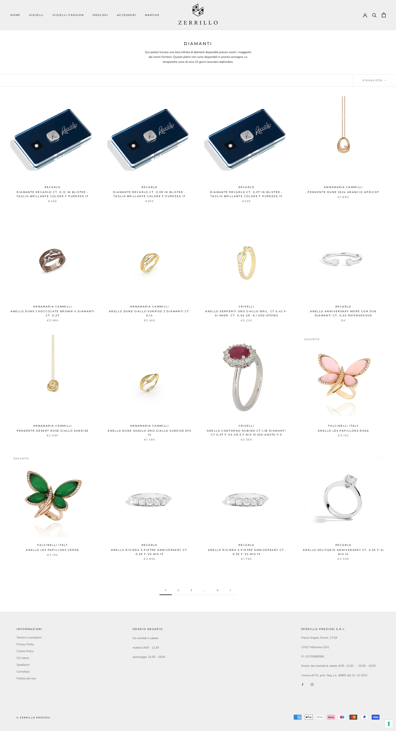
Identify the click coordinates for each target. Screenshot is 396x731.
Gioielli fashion (68, 15)
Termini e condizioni (28, 637)
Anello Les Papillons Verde (52, 549)
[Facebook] (302, 684)
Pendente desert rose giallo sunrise (53, 430)
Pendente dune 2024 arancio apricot (343, 192)
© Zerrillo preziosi (33, 717)
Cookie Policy (25, 651)
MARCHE (152, 15)
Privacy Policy (25, 644)
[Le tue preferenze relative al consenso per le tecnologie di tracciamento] (389, 724)
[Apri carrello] (384, 15)
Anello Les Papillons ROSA (343, 430)
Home (15, 15)
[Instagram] (312, 684)
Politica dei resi (26, 678)
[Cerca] (374, 15)
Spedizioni (22, 665)
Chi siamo (22, 658)
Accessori (126, 15)
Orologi (100, 15)
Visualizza (373, 80)
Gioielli (36, 15)
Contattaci (22, 672)
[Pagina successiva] (230, 590)
